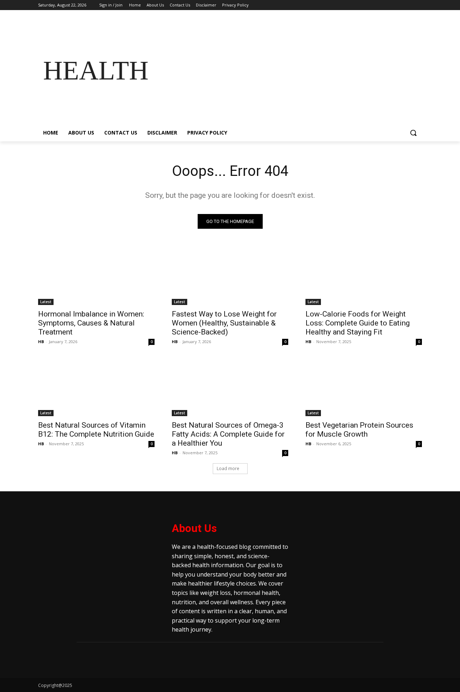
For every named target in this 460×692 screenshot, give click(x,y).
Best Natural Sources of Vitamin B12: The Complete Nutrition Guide (96, 429)
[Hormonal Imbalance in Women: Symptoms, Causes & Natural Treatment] (96, 276)
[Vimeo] (408, 5)
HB (41, 341)
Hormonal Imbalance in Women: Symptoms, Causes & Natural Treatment (91, 323)
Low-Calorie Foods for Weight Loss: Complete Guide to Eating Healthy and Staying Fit (357, 323)
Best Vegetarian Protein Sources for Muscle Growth (359, 429)
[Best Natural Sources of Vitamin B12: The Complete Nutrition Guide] (96, 387)
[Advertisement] (287, 70)
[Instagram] (388, 5)
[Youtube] (418, 5)
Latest (45, 301)
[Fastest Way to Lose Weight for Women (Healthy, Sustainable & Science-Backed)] (230, 276)
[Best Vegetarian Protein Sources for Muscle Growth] (363, 387)
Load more (228, 468)
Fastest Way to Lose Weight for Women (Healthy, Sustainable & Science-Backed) (224, 323)
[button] (413, 132)
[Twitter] (398, 5)
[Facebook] (378, 5)
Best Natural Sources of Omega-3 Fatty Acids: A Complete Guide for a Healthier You (228, 434)
